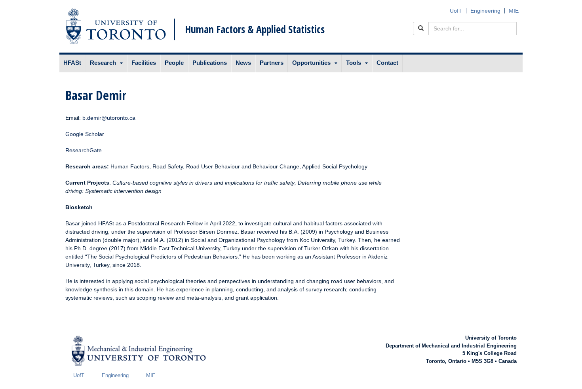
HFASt (72, 62)
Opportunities (311, 62)
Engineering (485, 11)
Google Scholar (84, 134)
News (243, 62)
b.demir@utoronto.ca (108, 118)
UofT (456, 11)
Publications (209, 62)
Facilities (143, 62)
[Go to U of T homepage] (115, 26)
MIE (514, 11)
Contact (387, 62)
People (174, 62)
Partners (271, 62)
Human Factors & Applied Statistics (255, 29)
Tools (353, 62)
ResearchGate (83, 150)
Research (103, 62)
